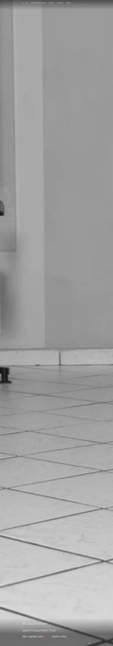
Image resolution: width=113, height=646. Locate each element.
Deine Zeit (51, 3)
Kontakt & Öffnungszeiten (38, 3)
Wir (27, 3)
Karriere (68, 3)
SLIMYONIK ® (60, 3)
